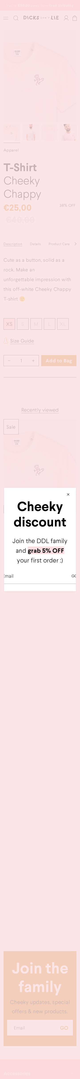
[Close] (68, 494)
